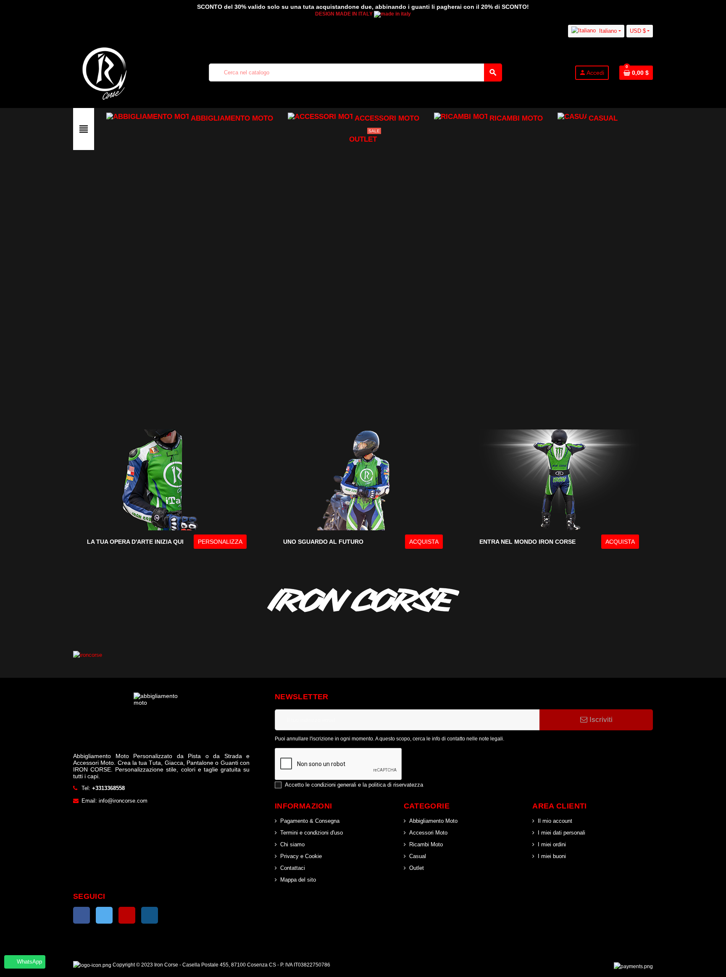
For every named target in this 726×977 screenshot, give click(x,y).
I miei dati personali (561, 833)
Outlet (416, 868)
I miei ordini (552, 844)
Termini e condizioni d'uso (311, 833)
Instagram (149, 915)
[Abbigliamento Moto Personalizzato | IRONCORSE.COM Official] (104, 72)
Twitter (104, 915)
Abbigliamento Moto (433, 821)
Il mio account (555, 821)
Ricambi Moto (426, 844)
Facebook (81, 915)
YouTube (126, 915)
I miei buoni (552, 856)
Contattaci (292, 868)
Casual (417, 856)
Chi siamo (292, 844)
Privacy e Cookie (301, 856)
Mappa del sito (298, 880)
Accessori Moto (428, 833)
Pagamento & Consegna (309, 821)
